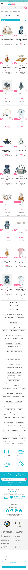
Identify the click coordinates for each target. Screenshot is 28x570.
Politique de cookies (4, 537)
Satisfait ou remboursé (5, 543)
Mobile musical (18, 401)
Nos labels (3, 547)
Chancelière (4, 330)
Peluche (21, 412)
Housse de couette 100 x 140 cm (14, 385)
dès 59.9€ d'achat (7, 456)
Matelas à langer (10, 398)
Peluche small (7, 417)
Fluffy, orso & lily (18, 343)
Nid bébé (18, 404)
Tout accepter (14, 566)
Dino (22, 338)
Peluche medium (7, 414)
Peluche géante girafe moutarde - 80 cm (21, 207)
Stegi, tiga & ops (6, 438)
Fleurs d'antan (19, 340)
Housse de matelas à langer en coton (10, 388)
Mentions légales (18, 536)
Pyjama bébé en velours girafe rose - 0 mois (21, 262)
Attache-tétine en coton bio (9, 317)
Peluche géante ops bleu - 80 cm (7, 179)
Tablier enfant (15, 438)
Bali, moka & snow (18, 319)
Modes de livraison (4, 539)
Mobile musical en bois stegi (7, 122)
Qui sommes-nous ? (18, 532)
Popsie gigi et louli (20, 422)
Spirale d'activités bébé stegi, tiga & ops (7, 207)
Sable (21, 433)
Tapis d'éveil (23, 438)
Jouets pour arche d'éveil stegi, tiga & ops (21, 68)
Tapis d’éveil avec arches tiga (7, 39)
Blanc (10, 327)
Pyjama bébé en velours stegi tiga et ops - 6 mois (21, 290)
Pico (14, 417)
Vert (13, 443)
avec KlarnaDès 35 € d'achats (21, 456)
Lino (5, 391)
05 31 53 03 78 (21, 470)
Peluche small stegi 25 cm (21, 150)
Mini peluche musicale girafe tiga (7, 262)
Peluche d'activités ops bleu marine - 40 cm (7, 151)
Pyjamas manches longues (7, 427)
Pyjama (20, 425)
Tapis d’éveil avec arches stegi (21, 178)
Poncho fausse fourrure (20, 419)
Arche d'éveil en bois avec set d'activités (14, 314)
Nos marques (17, 535)
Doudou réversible (10, 311)
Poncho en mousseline (7, 419)
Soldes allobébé (17, 540)
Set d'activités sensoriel (11, 435)
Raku (17, 427)
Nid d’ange (20, 409)
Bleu (15, 327)
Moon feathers (11, 404)
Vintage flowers (20, 443)
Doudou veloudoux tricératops (21, 95)
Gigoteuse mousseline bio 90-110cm (14, 377)
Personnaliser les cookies (5, 536)
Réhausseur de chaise (16, 430)
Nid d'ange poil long (8, 406)
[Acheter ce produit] (12, 35)
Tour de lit (7, 443)
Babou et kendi (9, 319)
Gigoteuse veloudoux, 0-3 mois (11, 383)
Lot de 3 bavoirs (6, 396)
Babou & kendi (21, 317)
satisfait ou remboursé (7, 469)
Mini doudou (18, 398)
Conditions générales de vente (6, 532)
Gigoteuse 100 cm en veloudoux (14, 346)
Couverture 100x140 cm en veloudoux (14, 335)
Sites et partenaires (4, 546)
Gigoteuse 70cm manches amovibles (14, 367)
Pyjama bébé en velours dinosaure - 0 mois (21, 123)
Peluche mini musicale (19, 414)
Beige (5, 327)
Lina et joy (23, 388)
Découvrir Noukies (14, 305)
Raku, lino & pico (5, 430)
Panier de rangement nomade (11, 412)
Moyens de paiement (5, 540)
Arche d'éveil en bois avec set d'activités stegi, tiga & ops (21, 234)
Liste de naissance (18, 546)
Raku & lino (23, 427)
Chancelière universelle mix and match (18, 330)
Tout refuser (14, 564)
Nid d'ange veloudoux (19, 406)
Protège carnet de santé (11, 425)
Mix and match (9, 401)
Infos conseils (17, 547)
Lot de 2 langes (19, 393)
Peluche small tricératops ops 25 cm (21, 40)
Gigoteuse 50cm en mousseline (14, 359)
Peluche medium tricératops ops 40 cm (7, 290)
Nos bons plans (17, 533)
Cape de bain (21, 327)
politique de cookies (7, 560)
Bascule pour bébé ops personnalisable (7, 95)
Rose (25, 430)
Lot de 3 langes (16, 396)
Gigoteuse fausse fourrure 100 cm (14, 369)
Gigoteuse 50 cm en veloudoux (14, 354)
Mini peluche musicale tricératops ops (7, 234)
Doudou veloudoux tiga (7, 67)
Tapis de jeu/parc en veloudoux (10, 441)
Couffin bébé (14, 333)
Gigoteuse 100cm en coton (14, 348)
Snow (20, 435)
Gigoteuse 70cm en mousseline (14, 364)
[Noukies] (8, 15)
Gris (22, 383)
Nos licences (3, 549)
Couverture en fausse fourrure (11, 338)
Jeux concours (17, 549)
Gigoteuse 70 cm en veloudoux (14, 362)
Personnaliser (14, 562)
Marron (23, 396)
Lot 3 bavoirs (20, 391)
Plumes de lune (21, 417)
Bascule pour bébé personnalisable (11, 325)
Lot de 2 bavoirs (9, 393)
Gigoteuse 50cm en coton (14, 356)
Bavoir (22, 325)
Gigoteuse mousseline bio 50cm (14, 375)
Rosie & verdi (14, 433)
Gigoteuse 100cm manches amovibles (14, 351)
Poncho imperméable (8, 422)
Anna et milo (19, 311)
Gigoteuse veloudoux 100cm (14, 380)
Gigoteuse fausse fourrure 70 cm (14, 372)
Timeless (22, 441)
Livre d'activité (12, 391)
